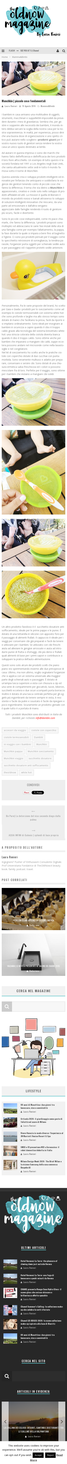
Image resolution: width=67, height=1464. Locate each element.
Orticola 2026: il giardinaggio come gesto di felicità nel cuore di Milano (41, 1120)
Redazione (34, 925)
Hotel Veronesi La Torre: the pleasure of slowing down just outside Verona (39, 1262)
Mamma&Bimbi (48, 106)
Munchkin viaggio (13, 758)
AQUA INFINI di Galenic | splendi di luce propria (34, 835)
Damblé (38, 737)
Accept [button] (38, 1455)
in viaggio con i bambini (17, 744)
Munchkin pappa (13, 751)
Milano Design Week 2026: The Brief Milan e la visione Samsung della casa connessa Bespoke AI (41, 1164)
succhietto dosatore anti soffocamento (26, 765)
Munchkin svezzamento (41, 751)
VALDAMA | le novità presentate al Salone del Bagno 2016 (33, 966)
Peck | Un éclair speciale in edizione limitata (33, 920)
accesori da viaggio (15, 730)
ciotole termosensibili (16, 737)
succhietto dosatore (40, 758)
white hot (26, 772)
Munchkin (41, 744)
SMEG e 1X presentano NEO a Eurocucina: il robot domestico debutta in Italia (40, 1149)
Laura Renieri (11, 106)
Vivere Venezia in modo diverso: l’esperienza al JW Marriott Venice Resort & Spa (42, 1135)
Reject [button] (50, 1455)
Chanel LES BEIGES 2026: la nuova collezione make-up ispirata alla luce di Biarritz (41, 1322)
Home (5, 57)
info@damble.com (45, 718)
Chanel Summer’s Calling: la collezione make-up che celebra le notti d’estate (42, 1308)
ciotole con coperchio (43, 730)
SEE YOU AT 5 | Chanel (29, 50)
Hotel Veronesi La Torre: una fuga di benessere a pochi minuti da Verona (37, 1277)
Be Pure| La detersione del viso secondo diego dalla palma (33, 817)
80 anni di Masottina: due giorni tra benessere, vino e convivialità (37, 1106)
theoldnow (10, 772)
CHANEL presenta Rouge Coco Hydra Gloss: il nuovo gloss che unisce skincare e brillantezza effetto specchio (41, 1292)
